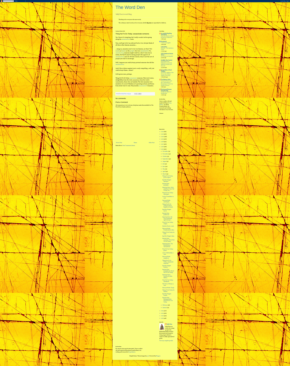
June (164, 166)
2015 (162, 149)
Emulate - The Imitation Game (167, 48)
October (165, 156)
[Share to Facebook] (139, 94)
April (164, 171)
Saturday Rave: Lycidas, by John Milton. (167, 276)
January (165, 307)
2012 (162, 316)
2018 (162, 142)
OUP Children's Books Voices (167, 54)
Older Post (151, 143)
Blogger (158, 356)
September (166, 159)
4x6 (148, 356)
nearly (117, 51)
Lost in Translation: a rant (168, 197)
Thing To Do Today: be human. (168, 290)
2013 (162, 313)
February (165, 305)
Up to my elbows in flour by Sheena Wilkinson (167, 36)
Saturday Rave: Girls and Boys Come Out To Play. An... (168, 189)
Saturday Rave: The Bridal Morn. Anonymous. (167, 245)
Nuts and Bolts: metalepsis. (166, 201)
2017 (162, 144)
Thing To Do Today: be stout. (168, 233)
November (165, 154)
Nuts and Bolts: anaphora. (166, 257)
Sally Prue (169, 324)
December (165, 151)
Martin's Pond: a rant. (168, 226)
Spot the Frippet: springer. (166, 180)
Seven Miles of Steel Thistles (166, 70)
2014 (162, 311)
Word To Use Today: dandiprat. (167, 280)
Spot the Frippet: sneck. (166, 210)
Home (135, 143)
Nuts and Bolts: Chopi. (168, 288)
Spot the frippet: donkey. (166, 266)
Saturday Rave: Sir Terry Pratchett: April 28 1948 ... (167, 218)
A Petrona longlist (166, 43)
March (164, 174)
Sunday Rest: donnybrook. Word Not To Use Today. (168, 271)
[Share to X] (138, 94)
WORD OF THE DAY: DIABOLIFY (166, 92)
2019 (162, 139)
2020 (162, 136)
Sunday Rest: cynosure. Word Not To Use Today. (168, 240)
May (164, 169)
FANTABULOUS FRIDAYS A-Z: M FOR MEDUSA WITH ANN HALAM (166, 64)
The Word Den (130, 7)
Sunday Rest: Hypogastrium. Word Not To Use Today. (167, 300)
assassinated (144, 51)
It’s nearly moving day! (167, 56)
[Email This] (135, 94)
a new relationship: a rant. (168, 253)
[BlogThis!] (136, 94)
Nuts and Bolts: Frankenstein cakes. (168, 229)
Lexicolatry (164, 47)
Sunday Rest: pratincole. (165, 214)
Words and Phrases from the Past (166, 90)
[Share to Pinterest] (140, 94)
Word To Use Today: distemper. (167, 193)
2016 (162, 147)
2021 (162, 134)
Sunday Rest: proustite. (165, 184)
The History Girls (165, 79)
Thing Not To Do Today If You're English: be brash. (167, 205)
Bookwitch (164, 41)
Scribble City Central (166, 60)
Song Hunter (131, 352)
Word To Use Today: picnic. (167, 249)
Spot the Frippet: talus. (168, 236)
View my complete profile (166, 341)
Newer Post (119, 143)
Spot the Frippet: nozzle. (166, 294)
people (132, 51)
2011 (162, 318)
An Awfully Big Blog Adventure (166, 34)
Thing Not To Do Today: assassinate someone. (167, 262)
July (164, 164)
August (165, 161)
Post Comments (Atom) (129, 145)
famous (123, 51)
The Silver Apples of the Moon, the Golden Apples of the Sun (167, 74)
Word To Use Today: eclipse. (167, 223)
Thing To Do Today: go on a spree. (167, 176)
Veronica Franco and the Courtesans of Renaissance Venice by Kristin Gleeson (167, 83)
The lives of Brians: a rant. (168, 284)
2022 (162, 131)
